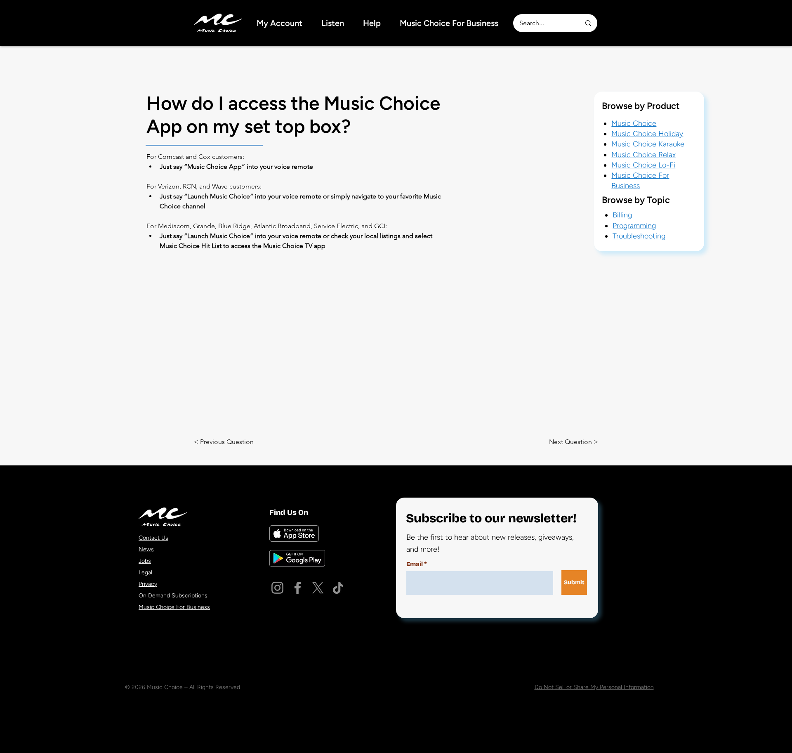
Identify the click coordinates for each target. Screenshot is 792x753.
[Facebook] (298, 588)
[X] (318, 588)
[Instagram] (277, 588)
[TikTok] (338, 588)
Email (414, 564)
